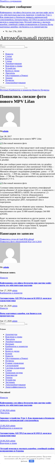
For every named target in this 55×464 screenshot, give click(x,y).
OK (31, 461)
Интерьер (4, 90)
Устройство (10, 68)
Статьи (8, 56)
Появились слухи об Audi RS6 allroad (17, 239)
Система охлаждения (15, 368)
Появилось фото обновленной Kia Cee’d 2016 (21, 241)
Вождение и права (13, 66)
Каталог (9, 59)
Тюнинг (9, 78)
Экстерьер (10, 382)
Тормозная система (14, 373)
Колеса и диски (12, 71)
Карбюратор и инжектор (20, 90)
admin (5, 131)
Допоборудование (13, 63)
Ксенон (8, 353)
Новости (9, 54)
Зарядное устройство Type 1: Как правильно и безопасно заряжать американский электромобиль (27, 419)
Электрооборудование (15, 83)
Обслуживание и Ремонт (16, 75)
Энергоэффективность (15, 387)
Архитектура (11, 334)
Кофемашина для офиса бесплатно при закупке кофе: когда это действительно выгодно (25, 284)
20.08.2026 (5, 441)
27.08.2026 (5, 410)
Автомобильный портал (26, 38)
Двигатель (10, 73)
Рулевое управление (14, 363)
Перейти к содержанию (10, 1)
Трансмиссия (11, 375)
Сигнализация (11, 365)
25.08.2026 (5, 426)
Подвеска (9, 80)
